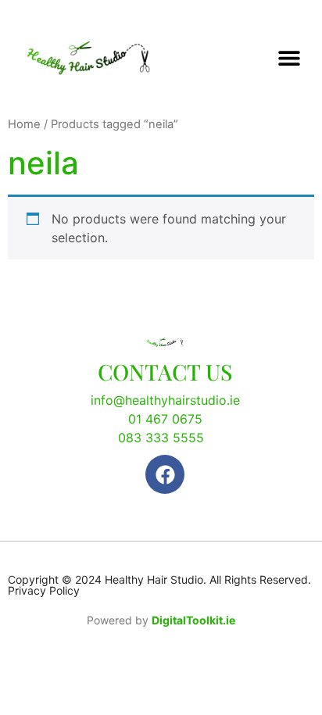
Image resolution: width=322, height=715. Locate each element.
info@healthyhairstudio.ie (165, 400)
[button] (288, 57)
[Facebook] (164, 474)
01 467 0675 (165, 419)
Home (24, 124)
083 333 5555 (161, 437)
